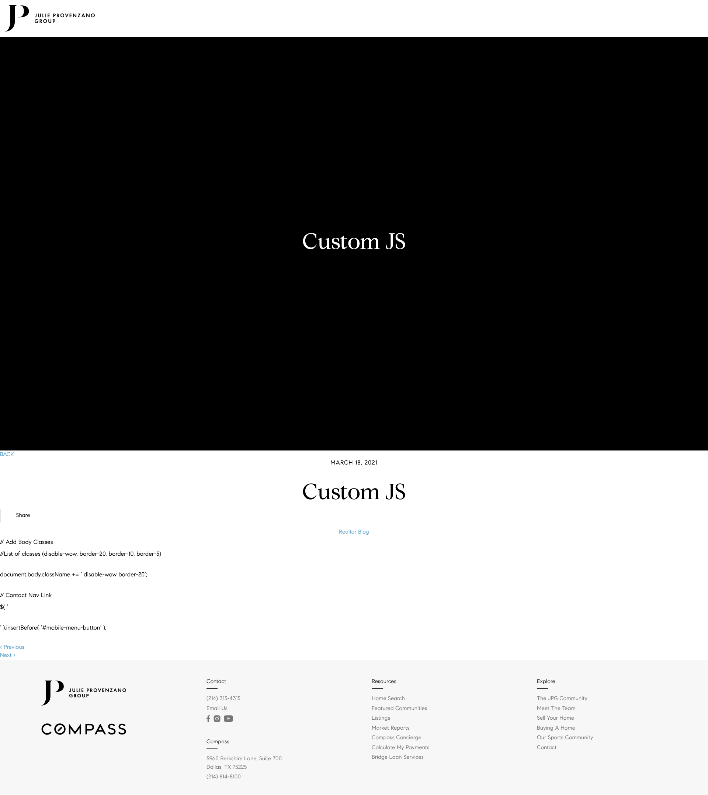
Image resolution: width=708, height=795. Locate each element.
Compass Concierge (396, 737)
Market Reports (391, 728)
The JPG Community (640, 18)
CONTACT (606, 555)
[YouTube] (228, 719)
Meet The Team (469, 18)
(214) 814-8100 (223, 777)
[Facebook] (208, 719)
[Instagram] (217, 719)
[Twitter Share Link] (23, 535)
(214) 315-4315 (223, 698)
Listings (430, 18)
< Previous (12, 647)
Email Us (217, 708)
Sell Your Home (555, 718)
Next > (7, 655)
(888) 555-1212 (652, 555)
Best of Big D (588, 18)
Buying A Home (556, 728)
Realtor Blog (354, 532)
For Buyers (512, 18)
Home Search (388, 698)
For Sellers (549, 18)
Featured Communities (399, 708)
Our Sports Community (565, 737)
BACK (7, 454)
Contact (687, 18)
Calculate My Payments (400, 747)
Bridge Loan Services (398, 757)
